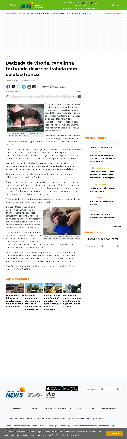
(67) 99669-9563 (80, 5)
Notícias (116, 227)
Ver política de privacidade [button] (68, 435)
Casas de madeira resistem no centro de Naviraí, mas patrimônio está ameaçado (102, 175)
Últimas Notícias (95, 137)
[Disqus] (43, 346)
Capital (9, 57)
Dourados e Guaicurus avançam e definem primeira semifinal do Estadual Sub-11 (103, 217)
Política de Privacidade (58, 409)
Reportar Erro (109, 409)
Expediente (15, 409)
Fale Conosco (86, 409)
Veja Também (17, 279)
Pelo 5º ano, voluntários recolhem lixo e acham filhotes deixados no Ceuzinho (65, 13)
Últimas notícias (112, 13)
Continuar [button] (115, 434)
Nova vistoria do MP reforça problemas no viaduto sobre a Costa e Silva (102, 158)
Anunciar (33, 409)
